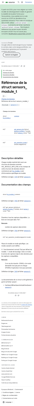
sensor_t (20, 133)
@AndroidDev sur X (7, 346)
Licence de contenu (26, 304)
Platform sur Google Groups (9, 354)
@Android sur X (5, 343)
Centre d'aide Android (7, 368)
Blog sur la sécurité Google (9, 351)
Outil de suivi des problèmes (9, 383)
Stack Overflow (5, 380)
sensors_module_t (19, 131)
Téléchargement (6, 326)
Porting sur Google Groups (9, 360)
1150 (16, 201)
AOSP (3, 62)
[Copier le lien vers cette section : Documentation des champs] (3, 188)
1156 (16, 231)
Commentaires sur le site (10, 398)
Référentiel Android (7, 320)
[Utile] (21, 66)
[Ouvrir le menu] (3, 2)
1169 (15, 272)
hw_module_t (7, 118)
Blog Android (5, 348)
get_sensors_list (19, 129)
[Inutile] (24, 66)
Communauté (19, 389)
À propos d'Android (7, 389)
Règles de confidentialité (10, 395)
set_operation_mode (20, 142)
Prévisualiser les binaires (8, 329)
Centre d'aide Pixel (6, 371)
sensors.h (14, 105)
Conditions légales (8, 392)
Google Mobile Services (8, 377)
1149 (16, 177)
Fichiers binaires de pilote (8, 335)
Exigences (4, 323)
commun (16, 116)
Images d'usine (5, 332)
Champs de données (8, 99)
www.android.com (6, 374)
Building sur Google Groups (9, 357)
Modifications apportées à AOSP (20, 34)
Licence (17, 392)
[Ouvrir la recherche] (18, 2)
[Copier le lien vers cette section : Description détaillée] (25, 158)
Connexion (28, 2)
